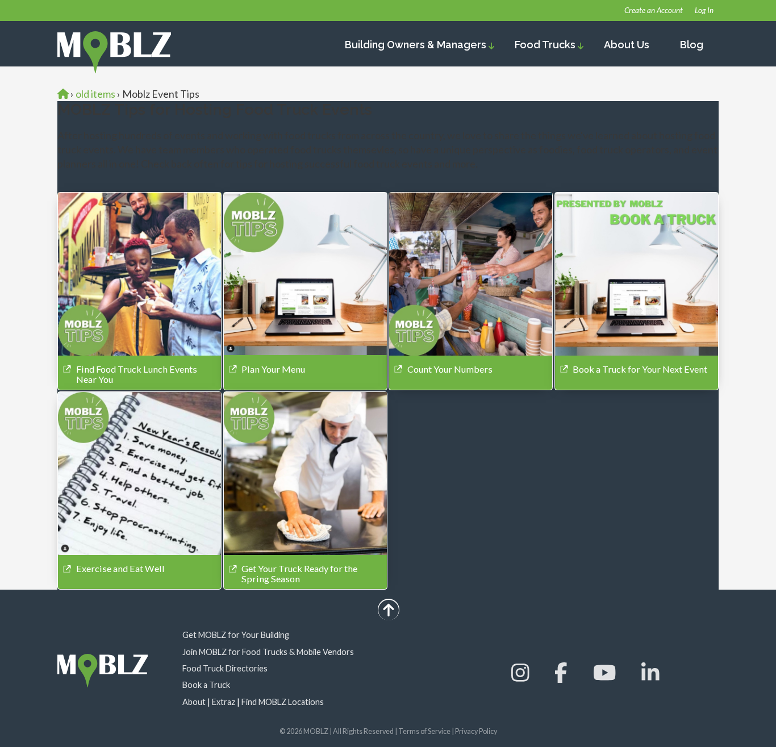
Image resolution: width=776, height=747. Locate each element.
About (194, 702)
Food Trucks (546, 45)
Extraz (223, 702)
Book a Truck (206, 685)
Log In (704, 10)
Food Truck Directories (225, 668)
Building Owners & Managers (417, 45)
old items (95, 93)
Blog (691, 45)
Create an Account (653, 10)
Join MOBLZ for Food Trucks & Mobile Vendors (268, 652)
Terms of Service (424, 731)
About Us (626, 45)
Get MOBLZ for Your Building (235, 635)
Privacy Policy (476, 731)
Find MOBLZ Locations (282, 702)
